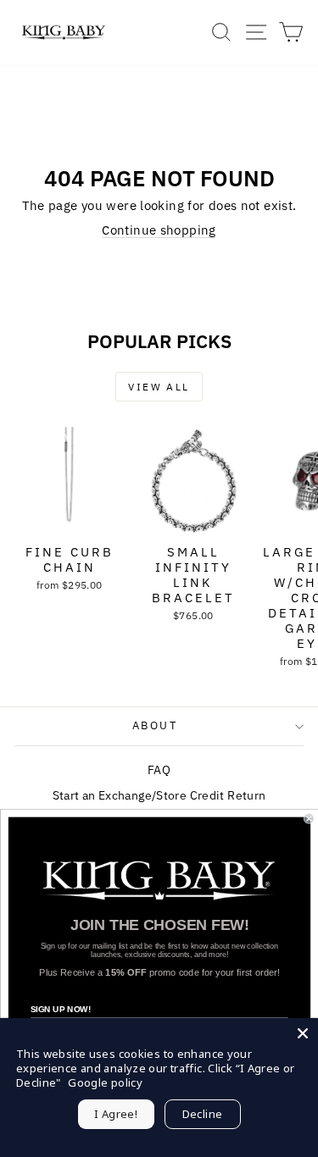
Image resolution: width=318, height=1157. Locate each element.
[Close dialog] (309, 819)
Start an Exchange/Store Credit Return (159, 795)
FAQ (159, 770)
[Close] (302, 1033)
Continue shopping (158, 230)
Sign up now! (60, 1010)
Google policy (105, 1082)
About (155, 725)
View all (158, 386)
